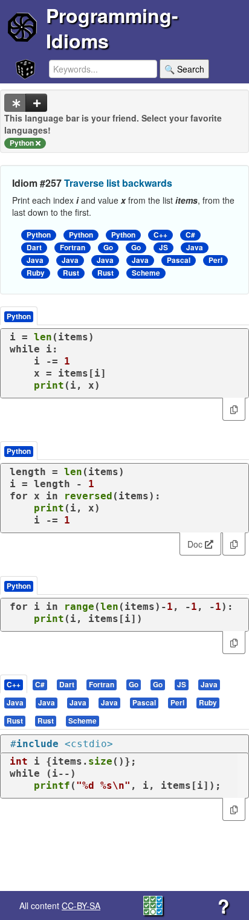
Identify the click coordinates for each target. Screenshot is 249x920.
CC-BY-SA (81, 905)
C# (190, 235)
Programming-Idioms (112, 27)
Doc (196, 544)
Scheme (146, 273)
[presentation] (13, 684)
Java (194, 247)
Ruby (36, 273)
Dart (34, 247)
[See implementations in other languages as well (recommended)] (15, 103)
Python (39, 235)
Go (108, 247)
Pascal (178, 260)
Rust (71, 273)
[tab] (14, 684)
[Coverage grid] (153, 904)
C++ (160, 235)
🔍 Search (184, 69)
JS (163, 247)
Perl (215, 260)
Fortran (72, 247)
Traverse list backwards (118, 183)
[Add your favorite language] (36, 103)
